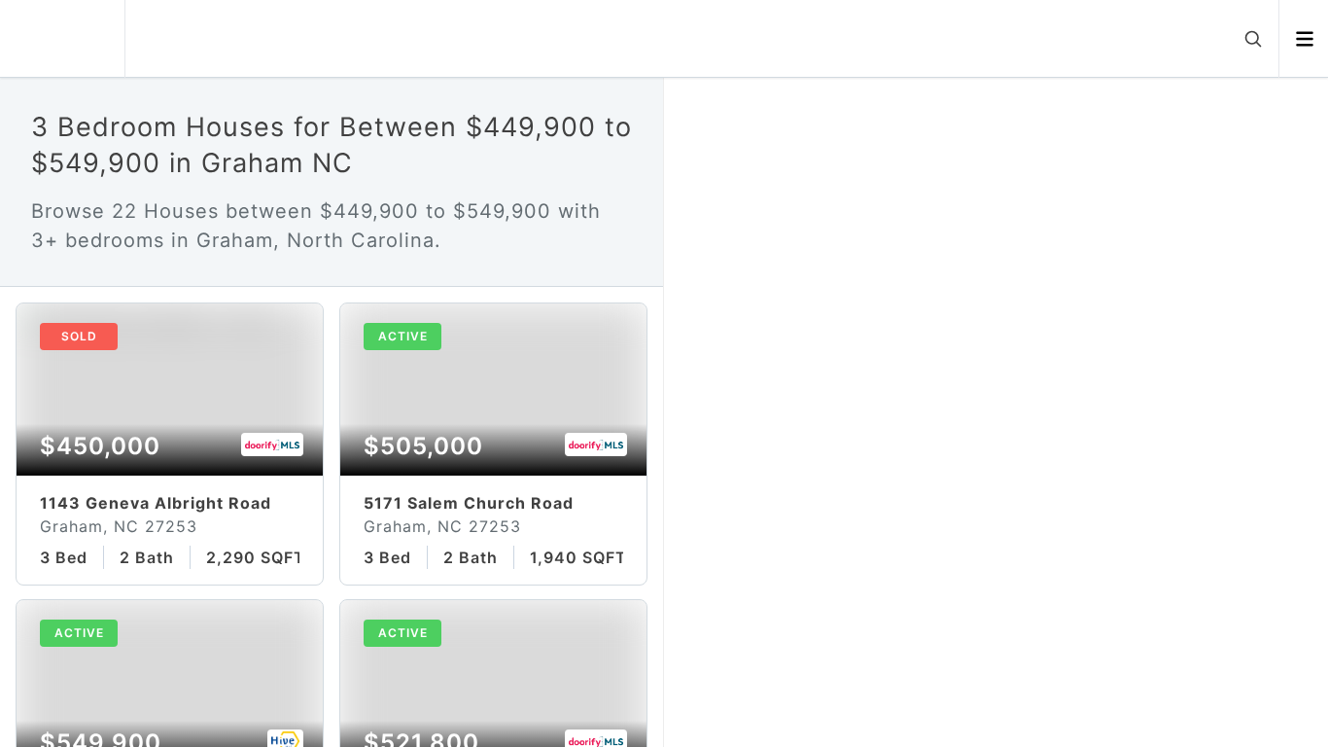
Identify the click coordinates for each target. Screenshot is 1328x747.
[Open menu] (1304, 39)
